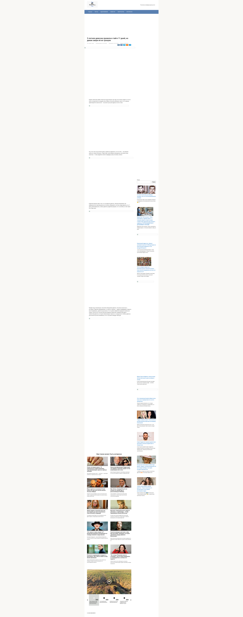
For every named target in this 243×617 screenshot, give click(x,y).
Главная (90, 11)
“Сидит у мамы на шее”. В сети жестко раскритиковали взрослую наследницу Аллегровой (146, 421)
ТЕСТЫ (96, 11)
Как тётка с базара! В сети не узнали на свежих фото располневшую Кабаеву (118, 490)
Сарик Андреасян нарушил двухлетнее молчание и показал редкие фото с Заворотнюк (146, 443)
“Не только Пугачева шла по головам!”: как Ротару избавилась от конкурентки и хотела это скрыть (120, 557)
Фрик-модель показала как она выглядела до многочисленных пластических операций (96, 512)
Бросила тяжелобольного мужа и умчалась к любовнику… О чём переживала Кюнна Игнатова (120, 512)
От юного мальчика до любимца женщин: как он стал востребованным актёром (146, 196)
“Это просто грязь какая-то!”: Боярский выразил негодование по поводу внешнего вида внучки (97, 533)
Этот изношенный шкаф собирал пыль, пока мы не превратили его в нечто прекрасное (146, 400)
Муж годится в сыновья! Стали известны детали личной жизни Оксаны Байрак (96, 490)
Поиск (138, 180)
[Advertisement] (121, 24)
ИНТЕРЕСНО (129, 11)
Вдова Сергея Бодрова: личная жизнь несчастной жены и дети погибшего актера (146, 378)
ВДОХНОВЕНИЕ (104, 11)
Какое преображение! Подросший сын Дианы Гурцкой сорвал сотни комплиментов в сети (120, 468)
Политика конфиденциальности (147, 5)
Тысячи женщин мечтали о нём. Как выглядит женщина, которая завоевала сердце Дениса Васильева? (120, 534)
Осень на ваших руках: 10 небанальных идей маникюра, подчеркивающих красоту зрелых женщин (97, 469)
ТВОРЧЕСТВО (121, 11)
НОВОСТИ (112, 11)
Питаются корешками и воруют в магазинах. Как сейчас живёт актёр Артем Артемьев (97, 556)
